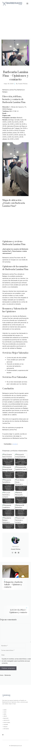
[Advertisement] (15, 23)
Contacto (6, 720)
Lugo (4, 712)
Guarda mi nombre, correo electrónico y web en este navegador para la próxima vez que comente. (16, 661)
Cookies (5, 724)
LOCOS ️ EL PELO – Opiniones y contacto (18, 611)
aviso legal (6, 722)
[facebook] (2, 734)
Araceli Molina (22, 84)
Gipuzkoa (6, 728)
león (4, 714)
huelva (5, 726)
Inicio (1, 675)
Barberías (8, 675)
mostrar (15, 444)
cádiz (5, 716)
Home (4, 710)
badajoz (5, 718)
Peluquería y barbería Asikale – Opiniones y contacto (13, 584)
